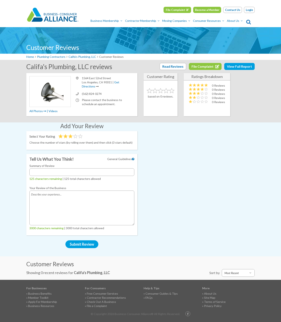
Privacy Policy (213, 306)
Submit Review (82, 244)
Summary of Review (42, 165)
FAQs (149, 297)
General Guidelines (119, 159)
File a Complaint (97, 306)
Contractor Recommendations (106, 297)
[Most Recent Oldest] (238, 273)
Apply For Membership (42, 301)
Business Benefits (40, 293)
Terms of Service (215, 301)
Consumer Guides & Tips (161, 293)
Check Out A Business (101, 301)
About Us (233, 20)
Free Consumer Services (102, 293)
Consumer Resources (207, 20)
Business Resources (41, 306)
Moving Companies (174, 20)
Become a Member (207, 10)
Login (249, 10)
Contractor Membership (140, 20)
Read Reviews (172, 66)
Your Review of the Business (47, 188)
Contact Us (232, 10)
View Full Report (239, 66)
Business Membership (105, 20)
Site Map (209, 297)
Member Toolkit (38, 297)
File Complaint (175, 10)
